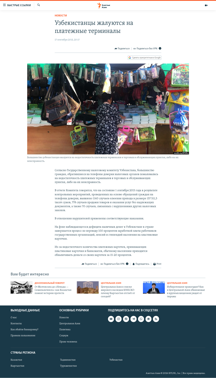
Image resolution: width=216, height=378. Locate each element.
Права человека (68, 342)
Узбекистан (116, 360)
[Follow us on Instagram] (118, 319)
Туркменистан (68, 366)
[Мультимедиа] (206, 5)
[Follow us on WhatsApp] (141, 319)
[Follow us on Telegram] (133, 319)
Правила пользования (23, 336)
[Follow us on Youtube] (111, 319)
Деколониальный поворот (50, 283)
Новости (61, 15)
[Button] (122, 49)
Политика (65, 330)
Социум (63, 336)
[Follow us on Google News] (148, 319)
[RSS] (156, 319)
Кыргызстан (17, 366)
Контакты (16, 323)
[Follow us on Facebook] (126, 319)
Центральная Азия (111, 283)
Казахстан (16, 360)
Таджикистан (68, 360)
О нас (14, 317)
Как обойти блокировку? (24, 330)
